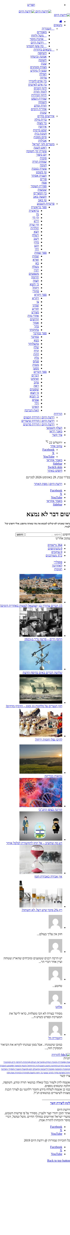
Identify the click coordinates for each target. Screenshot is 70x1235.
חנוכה (43, 165)
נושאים (58, 25)
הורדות (58, 413)
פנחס (36, 361)
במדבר (35, 336)
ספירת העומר (39, 186)
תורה (22, 1073)
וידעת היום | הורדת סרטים (38, 424)
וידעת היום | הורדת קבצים (39, 417)
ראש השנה (40, 147)
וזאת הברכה (31, 410)
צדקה (43, 77)
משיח (63, 1069)
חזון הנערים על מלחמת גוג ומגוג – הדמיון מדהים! (34, 706)
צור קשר (57, 434)
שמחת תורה (39, 161)
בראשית (34, 210)
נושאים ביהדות (43, 49)
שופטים (34, 389)
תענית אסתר (39, 175)
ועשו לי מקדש (38, 70)
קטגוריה (47, 28)
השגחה (42, 102)
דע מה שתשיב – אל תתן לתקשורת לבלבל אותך (34, 843)
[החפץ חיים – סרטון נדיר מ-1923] (40, 635)
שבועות (42, 189)
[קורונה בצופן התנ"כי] (40, 806)
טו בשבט (41, 172)
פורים (43, 179)
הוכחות (24, 1062)
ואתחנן (35, 378)
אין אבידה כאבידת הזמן (48, 876)
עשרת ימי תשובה (36, 151)
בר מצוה (42, 123)
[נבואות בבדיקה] (40, 772)
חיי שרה (34, 224)
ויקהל (35, 287)
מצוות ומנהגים (38, 67)
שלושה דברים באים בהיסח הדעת (42, 672)
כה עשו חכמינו (35, 46)
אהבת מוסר (37, 39)
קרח (36, 350)
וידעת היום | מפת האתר (48, 483)
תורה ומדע (40, 105)
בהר (36, 326)
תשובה (42, 60)
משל (48, 1069)
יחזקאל (29, 1066)
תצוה (36, 280)
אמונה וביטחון (38, 56)
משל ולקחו (37, 35)
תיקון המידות (39, 95)
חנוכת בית (41, 133)
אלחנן (58, 1007)
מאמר (15, 1066)
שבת (44, 63)
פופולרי (58, 562)
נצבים (35, 399)
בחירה (58, 1062)
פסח (44, 182)
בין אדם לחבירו (38, 81)
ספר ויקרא (40, 294)
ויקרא (35, 298)
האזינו (35, 406)
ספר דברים (40, 371)
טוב (45, 1066)
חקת (36, 354)
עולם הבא (31, 1069)
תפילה (43, 74)
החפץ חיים (14, 1062)
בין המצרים (40, 193)
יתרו (36, 270)
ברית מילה (40, 119)
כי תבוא (34, 396)
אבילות (42, 140)
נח (37, 214)
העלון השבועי (54, 427)
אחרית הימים (39, 109)
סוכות (43, 158)
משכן (55, 1069)
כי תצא (34, 392)
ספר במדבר (40, 333)
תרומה (35, 277)
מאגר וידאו (55, 431)
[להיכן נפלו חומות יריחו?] (40, 736)
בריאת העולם (35, 1062)
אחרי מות (33, 315)
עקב (36, 382)
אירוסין (42, 126)
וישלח (35, 235)
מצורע (35, 312)
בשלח (35, 266)
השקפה (42, 53)
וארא (36, 259)
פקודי (35, 291)
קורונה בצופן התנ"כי (50, 809)
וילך (36, 403)
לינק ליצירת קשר (60, 1103)
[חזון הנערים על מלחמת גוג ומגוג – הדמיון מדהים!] (40, 702)
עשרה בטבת (39, 168)
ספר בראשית (39, 207)
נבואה (41, 1069)
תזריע (35, 308)
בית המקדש (48, 1062)
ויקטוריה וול (55, 1038)
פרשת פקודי (57, 1073)
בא (37, 263)
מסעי (36, 368)
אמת (66, 1062)
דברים (35, 375)
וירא (36, 221)
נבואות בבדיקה (53, 776)
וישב (36, 238)
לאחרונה (57, 565)
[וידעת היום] (35, 11)
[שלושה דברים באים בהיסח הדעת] (40, 669)
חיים (59, 1066)
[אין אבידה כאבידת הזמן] (40, 873)
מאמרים (42, 32)
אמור (36, 322)
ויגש (36, 245)
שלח (36, 347)
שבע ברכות (40, 130)
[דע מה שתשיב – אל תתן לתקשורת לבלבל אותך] (40, 839)
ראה (36, 385)
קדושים (34, 319)
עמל (22, 1069)
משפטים (34, 273)
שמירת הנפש (39, 98)
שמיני (35, 305)
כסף (22, 1066)
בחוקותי (34, 329)
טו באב (42, 200)
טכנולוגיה (38, 1066)
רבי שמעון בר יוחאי (42, 1073)
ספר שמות (40, 252)
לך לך (35, 217)
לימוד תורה (40, 91)
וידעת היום (37, 42)
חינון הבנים (40, 88)
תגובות (58, 569)
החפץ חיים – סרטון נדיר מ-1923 (43, 639)
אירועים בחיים (45, 116)
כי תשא (34, 284)
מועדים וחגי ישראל (43, 144)
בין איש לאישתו (37, 84)
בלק (36, 357)
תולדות (35, 228)
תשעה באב (40, 196)
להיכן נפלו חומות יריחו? (48, 739)
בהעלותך (33, 343)
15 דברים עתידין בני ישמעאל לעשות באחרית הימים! (31, 605)
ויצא (36, 231)
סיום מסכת (40, 137)
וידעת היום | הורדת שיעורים (37, 420)
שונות (43, 112)
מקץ (36, 242)
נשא (36, 340)
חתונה (52, 1066)
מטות (35, 364)
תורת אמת (12, 1073)
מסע (7, 1066)
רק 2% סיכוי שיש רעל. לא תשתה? (42, 910)
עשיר (15, 1069)
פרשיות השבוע (45, 203)
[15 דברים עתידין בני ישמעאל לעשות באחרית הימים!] (40, 602)
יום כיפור (41, 154)
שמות (35, 256)
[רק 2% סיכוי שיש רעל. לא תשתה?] (40, 906)
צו (38, 301)
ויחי (37, 249)
